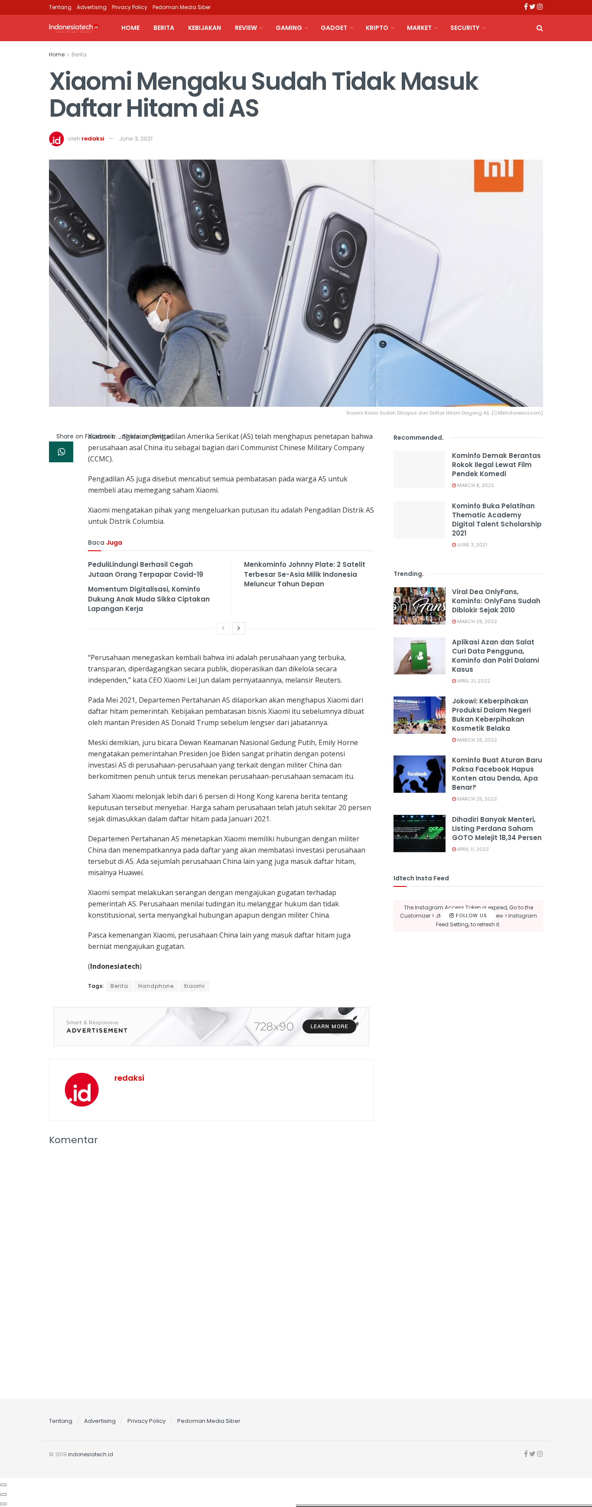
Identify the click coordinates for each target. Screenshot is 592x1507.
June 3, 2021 (136, 138)
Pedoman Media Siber (182, 7)
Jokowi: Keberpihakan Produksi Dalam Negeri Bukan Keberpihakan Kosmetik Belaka (491, 714)
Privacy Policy (129, 7)
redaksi (92, 138)
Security (464, 27)
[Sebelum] (223, 628)
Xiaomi (194, 986)
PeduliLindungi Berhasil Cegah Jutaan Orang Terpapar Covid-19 (145, 569)
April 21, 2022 (473, 680)
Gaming (289, 27)
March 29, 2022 (476, 621)
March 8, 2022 (475, 485)
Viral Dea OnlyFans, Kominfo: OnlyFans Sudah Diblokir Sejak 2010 (496, 601)
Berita (163, 27)
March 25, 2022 (476, 739)
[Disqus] (211, 1269)
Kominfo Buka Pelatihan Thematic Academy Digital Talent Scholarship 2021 (497, 519)
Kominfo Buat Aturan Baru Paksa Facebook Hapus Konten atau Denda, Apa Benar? (497, 773)
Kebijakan (204, 27)
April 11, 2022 (472, 849)
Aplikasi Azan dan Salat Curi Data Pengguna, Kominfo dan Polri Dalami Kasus (495, 655)
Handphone (156, 986)
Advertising (92, 7)
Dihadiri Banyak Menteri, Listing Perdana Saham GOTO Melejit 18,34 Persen (497, 828)
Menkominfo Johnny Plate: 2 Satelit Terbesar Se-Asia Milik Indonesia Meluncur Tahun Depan (304, 574)
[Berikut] (238, 628)
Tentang (60, 7)
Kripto (377, 27)
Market (419, 27)
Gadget (334, 27)
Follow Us (470, 915)
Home (130, 27)
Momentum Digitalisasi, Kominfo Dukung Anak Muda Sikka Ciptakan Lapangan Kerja (149, 599)
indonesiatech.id (90, 1454)
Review (246, 27)
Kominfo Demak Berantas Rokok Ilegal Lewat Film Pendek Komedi (496, 464)
